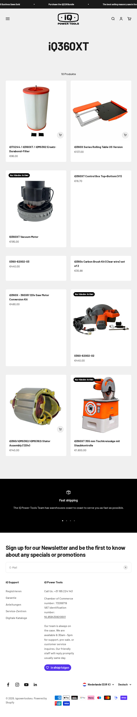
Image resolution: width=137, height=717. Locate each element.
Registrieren (14, 591)
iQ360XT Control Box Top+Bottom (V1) (98, 176)
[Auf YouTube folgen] (26, 684)
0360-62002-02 (84, 355)
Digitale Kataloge (16, 617)
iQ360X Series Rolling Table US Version (98, 146)
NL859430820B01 (55, 616)
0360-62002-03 (19, 261)
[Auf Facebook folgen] (8, 684)
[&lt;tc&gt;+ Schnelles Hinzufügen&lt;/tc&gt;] (60, 135)
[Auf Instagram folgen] (17, 684)
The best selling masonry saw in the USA (115, 4)
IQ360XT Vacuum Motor (23, 236)
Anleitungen (13, 604)
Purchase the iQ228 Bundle (55, 4)
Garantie (11, 597)
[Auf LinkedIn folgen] (35, 684)
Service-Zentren (16, 611)
